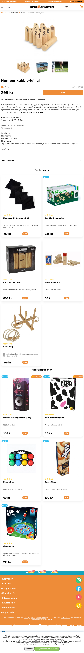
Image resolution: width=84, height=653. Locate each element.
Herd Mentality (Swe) (54, 418)
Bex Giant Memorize (54, 218)
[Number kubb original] (24, 67)
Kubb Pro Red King (12, 282)
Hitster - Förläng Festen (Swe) (17, 418)
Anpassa (29, 649)
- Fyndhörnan (8, 607)
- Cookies (6, 583)
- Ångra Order (8, 612)
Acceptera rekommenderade (47, 649)
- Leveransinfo (8, 603)
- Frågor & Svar (8, 588)
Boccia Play (8, 482)
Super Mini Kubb (52, 282)
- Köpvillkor (7, 579)
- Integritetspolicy (9, 598)
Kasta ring (8, 347)
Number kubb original (36, 13)
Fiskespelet (8, 546)
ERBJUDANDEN (77, 2)
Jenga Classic (51, 482)
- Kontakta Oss (9, 593)
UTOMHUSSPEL (12, 13)
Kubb (23, 13)
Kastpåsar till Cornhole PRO (16, 218)
